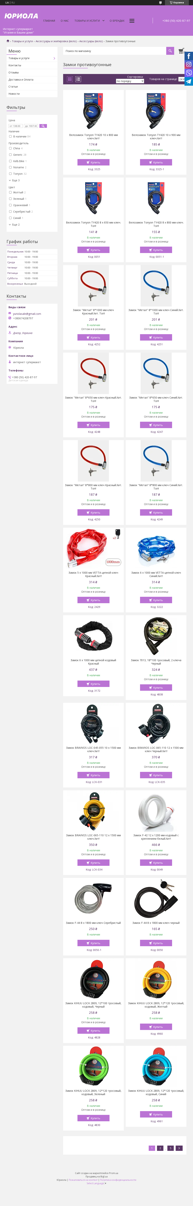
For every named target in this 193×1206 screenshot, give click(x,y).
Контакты (14, 65)
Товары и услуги (87, 20)
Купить (95, 162)
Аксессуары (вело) (91, 41)
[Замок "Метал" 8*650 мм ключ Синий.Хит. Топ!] (156, 373)
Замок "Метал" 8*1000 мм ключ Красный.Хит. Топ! (93, 311)
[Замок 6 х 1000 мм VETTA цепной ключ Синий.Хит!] (156, 548)
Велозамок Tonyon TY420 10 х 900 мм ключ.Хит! (156, 136)
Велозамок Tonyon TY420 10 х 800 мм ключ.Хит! (93, 136)
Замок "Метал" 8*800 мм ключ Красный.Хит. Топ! (93, 486)
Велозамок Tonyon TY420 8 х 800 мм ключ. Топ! (156, 224)
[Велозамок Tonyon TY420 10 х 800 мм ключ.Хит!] (93, 110)
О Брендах (117, 20)
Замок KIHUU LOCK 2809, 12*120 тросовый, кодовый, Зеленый (93, 1092)
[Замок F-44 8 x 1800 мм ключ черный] (156, 898)
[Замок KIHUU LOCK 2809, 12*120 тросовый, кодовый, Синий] (156, 1066)
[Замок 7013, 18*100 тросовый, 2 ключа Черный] (156, 636)
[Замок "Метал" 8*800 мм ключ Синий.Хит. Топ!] (156, 461)
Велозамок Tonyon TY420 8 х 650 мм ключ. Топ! (93, 224)
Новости (14, 93)
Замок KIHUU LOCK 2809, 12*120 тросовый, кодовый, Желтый (156, 1005)
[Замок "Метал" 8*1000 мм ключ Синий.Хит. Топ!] (156, 285)
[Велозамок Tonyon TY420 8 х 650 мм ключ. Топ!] (93, 198)
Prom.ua (113, 1173)
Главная (49, 20)
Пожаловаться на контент (83, 1180)
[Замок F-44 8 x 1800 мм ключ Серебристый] (93, 898)
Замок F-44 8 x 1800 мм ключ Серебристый (93, 923)
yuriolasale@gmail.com (27, 314)
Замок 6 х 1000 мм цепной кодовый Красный (93, 662)
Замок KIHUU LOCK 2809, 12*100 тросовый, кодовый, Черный (93, 1005)
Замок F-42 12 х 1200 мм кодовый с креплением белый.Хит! (156, 837)
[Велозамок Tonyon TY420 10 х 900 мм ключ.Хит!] (156, 110)
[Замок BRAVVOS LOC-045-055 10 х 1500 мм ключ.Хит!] (93, 723)
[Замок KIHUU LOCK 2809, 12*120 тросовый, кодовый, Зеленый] (93, 1066)
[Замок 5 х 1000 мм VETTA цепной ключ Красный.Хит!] (93, 548)
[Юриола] (22, 15)
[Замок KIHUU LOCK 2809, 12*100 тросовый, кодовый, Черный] (93, 979)
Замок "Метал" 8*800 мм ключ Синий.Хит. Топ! (156, 486)
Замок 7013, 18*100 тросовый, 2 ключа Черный (156, 662)
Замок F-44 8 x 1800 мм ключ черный (156, 923)
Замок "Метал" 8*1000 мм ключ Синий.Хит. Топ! (156, 311)
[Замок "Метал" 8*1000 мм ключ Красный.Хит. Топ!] (93, 285)
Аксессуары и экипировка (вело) (56, 41)
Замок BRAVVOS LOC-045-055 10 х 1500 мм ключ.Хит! (93, 749)
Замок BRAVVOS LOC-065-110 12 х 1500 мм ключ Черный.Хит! (156, 749)
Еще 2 (16, 224)
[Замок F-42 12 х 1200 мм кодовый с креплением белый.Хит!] (156, 811)
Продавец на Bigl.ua (97, 1176)
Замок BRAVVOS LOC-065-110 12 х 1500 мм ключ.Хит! (93, 837)
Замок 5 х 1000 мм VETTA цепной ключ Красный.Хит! (93, 574)
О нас (65, 20)
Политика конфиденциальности (118, 1180)
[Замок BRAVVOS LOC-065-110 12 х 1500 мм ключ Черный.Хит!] (156, 723)
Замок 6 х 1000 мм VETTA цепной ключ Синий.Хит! (156, 574)
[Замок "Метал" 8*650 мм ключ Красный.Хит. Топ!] (93, 373)
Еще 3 (16, 180)
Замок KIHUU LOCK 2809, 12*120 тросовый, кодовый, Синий (156, 1092)
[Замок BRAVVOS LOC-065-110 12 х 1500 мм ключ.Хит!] (93, 811)
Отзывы (13, 72)
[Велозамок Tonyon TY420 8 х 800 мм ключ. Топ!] (156, 198)
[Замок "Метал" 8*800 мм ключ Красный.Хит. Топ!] (93, 461)
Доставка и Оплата (20, 79)
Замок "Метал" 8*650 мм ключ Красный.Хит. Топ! (93, 399)
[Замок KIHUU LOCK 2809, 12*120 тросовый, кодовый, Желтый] (156, 979)
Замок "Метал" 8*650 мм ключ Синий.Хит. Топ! (156, 399)
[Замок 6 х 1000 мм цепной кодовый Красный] (93, 636)
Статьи (13, 86)
